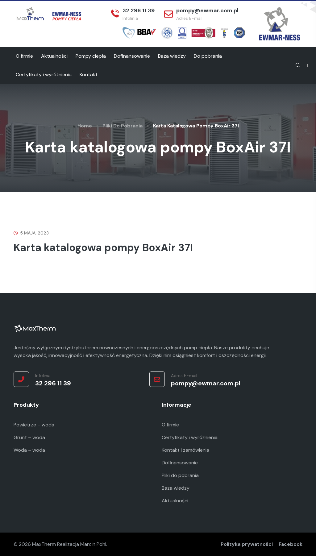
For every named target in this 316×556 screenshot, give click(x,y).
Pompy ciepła (91, 56)
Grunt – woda (29, 437)
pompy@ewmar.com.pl (207, 10)
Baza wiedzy (172, 56)
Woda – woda (29, 450)
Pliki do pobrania (122, 125)
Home (84, 125)
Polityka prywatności (247, 544)
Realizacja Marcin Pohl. (82, 544)
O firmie (24, 56)
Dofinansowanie (132, 56)
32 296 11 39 (139, 10)
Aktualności (54, 56)
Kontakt (89, 74)
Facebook (290, 544)
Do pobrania (208, 56)
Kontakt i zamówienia (185, 450)
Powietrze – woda (34, 424)
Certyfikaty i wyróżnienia (44, 74)
